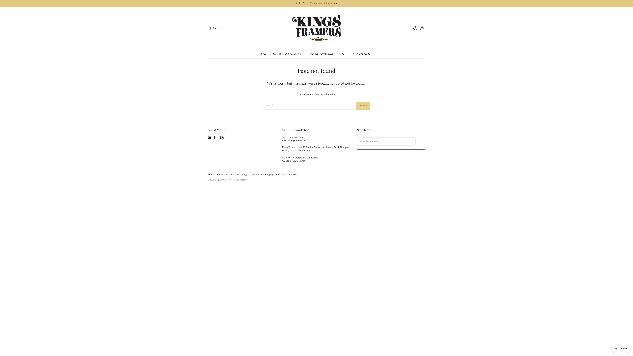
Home (263, 54)
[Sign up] (423, 142)
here (306, 141)
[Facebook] (214, 139)
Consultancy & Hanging (261, 175)
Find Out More (361, 54)
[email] (209, 139)
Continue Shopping (325, 94)
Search (363, 105)
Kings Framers (220, 180)
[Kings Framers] (316, 28)
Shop (341, 54)
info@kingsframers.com (306, 158)
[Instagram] (222, 139)
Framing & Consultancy (286, 54)
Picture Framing (239, 175)
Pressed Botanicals (321, 54)
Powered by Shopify (237, 180)
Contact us (222, 175)
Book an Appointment (286, 175)
